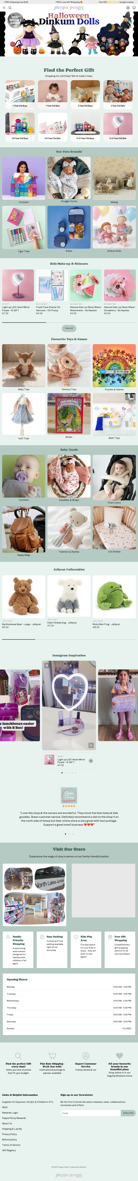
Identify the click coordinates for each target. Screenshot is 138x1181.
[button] (4, 8)
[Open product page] (23, 178)
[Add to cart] (91, 761)
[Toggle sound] (91, 745)
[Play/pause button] (47, 665)
